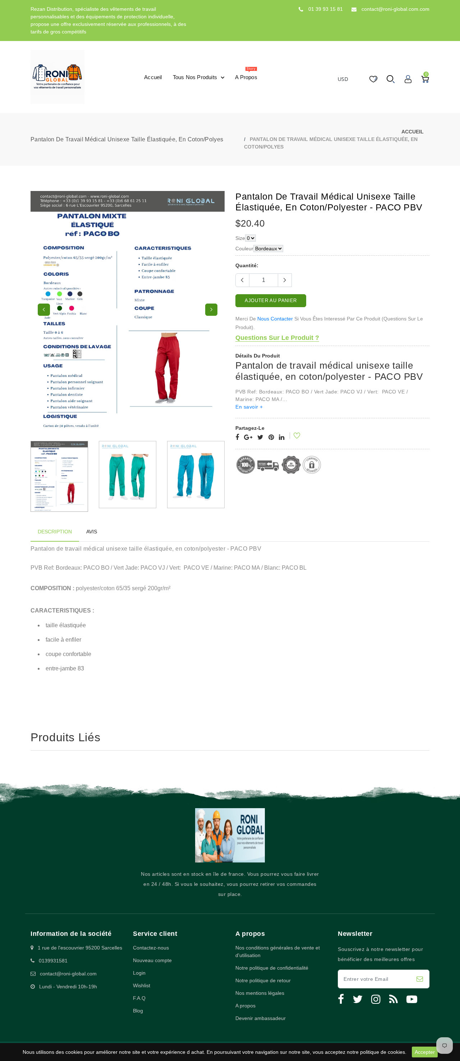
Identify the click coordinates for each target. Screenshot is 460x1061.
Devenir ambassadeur (260, 1018)
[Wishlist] (292, 437)
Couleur (244, 248)
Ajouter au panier (271, 300)
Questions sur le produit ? (277, 337)
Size (240, 238)
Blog (138, 1011)
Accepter (425, 1052)
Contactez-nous (151, 948)
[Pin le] (271, 438)
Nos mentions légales (259, 993)
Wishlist (141, 985)
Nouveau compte (152, 960)
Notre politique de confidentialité (271, 968)
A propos (245, 1005)
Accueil (412, 132)
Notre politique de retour (263, 980)
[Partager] (237, 438)
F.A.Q (139, 998)
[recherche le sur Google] (248, 438)
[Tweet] (260, 438)
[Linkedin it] (281, 438)
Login (139, 973)
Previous (44, 310)
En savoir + (249, 407)
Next (211, 310)
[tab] (55, 532)
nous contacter (275, 319)
